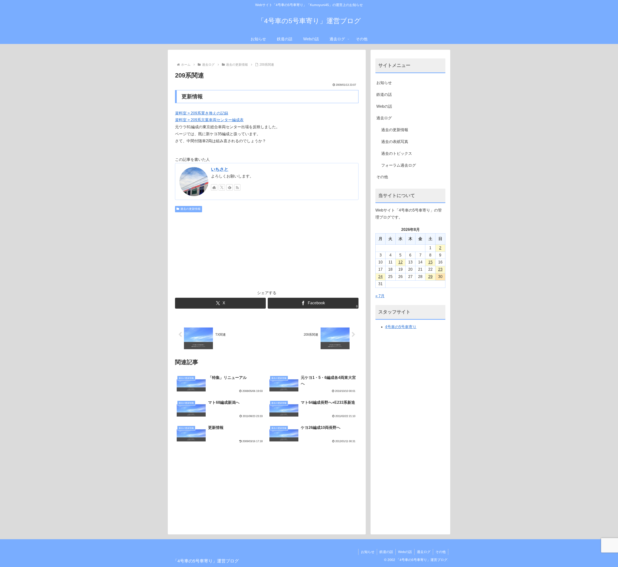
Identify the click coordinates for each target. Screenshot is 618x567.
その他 (382, 177)
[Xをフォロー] (222, 187)
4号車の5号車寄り (400, 327)
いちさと (219, 169)
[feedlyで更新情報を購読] (229, 187)
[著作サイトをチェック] (214, 187)
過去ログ (384, 118)
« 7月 (380, 296)
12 (400, 262)
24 (380, 277)
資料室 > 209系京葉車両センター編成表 (209, 120)
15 (430, 262)
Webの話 (384, 106)
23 (440, 269)
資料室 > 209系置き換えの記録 (201, 113)
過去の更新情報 (190, 209)
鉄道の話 (384, 94)
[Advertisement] (266, 250)
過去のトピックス (396, 153)
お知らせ (384, 83)
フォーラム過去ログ (398, 165)
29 (430, 277)
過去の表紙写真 (394, 142)
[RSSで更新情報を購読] (237, 187)
